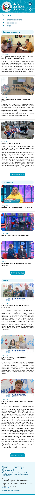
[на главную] (6, 6)
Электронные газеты (14, 20)
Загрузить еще (17, 175)
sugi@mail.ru (5, 487)
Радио (9, 26)
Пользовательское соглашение (11, 490)
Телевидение (12, 23)
